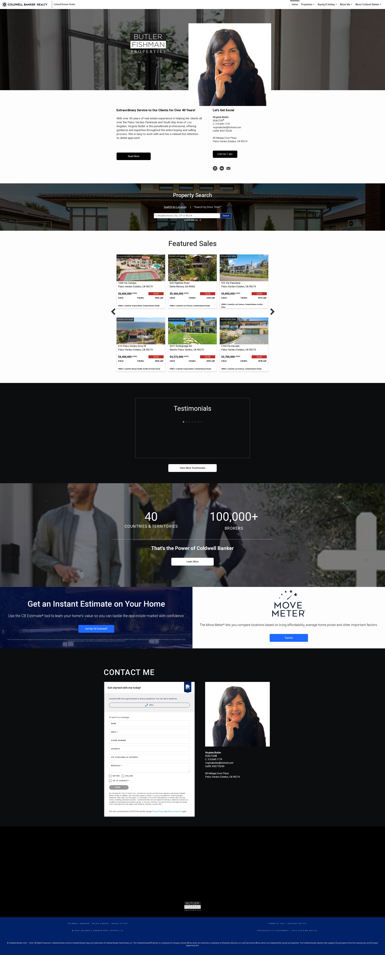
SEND (118, 787)
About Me (346, 6)
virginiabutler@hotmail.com (227, 127)
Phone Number (118, 740)
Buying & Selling (327, 6)
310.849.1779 (222, 123)
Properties (308, 6)
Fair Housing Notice (304, 930)
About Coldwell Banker (368, 6)
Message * (116, 766)
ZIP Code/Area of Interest (125, 757)
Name (113, 724)
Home (295, 4)
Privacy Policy (158, 811)
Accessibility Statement (273, 930)
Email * (114, 732)
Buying (116, 776)
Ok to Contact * (121, 781)
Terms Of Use (276, 923)
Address (115, 749)
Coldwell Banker (78, 923)
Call (151, 705)
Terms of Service (174, 811)
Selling (129, 776)
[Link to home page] (26, 4)
